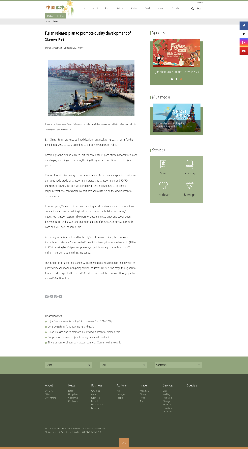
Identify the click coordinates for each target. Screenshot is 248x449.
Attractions (144, 391)
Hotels (142, 398)
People (120, 398)
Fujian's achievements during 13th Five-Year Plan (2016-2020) (80, 321)
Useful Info (167, 412)
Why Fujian (95, 391)
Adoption (167, 405)
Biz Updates (73, 394)
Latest (70, 391)
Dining (143, 394)
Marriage (166, 401)
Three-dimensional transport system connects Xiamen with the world (84, 342)
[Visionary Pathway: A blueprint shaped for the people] (176, 105)
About (49, 385)
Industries (95, 401)
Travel (144, 385)
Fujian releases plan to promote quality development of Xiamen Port (84, 332)
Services (158, 150)
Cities (47, 394)
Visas (165, 391)
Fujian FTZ (95, 398)
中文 (199, 8)
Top (124, 442)
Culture (122, 385)
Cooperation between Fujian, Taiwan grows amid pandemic (79, 337)
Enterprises (95, 408)
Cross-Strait (73, 398)
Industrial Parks (97, 405)
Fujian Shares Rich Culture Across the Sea (176, 72)
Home (47, 21)
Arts (118, 391)
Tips (141, 401)
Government (50, 398)
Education (167, 408)
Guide (93, 394)
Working (166, 394)
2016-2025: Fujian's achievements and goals (71, 326)
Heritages (121, 394)
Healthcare (167, 398)
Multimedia (161, 97)
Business (96, 385)
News (71, 385)
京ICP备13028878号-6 (91, 432)
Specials (158, 33)
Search (192, 8)
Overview (49, 391)
